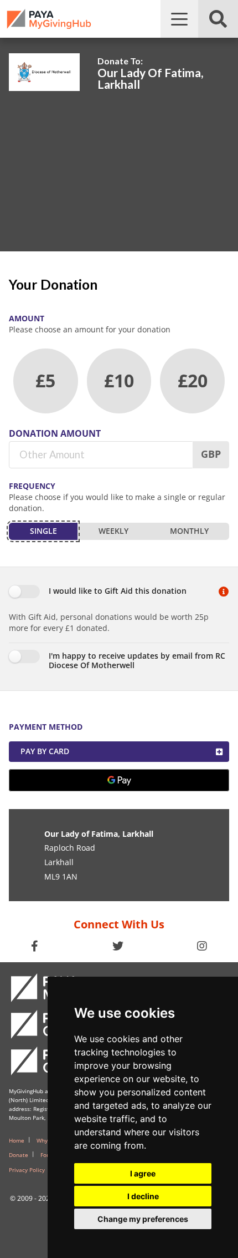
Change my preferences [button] (142, 1219)
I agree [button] (143, 1173)
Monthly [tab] (189, 531)
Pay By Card (44, 751)
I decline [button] (143, 1196)
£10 (119, 380)
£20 (193, 380)
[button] (179, 19)
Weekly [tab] (113, 531)
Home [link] (16, 1140)
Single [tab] (43, 531)
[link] (49, 19)
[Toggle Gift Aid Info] (224, 592)
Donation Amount (55, 433)
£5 (45, 380)
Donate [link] (18, 1155)
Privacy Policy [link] (27, 1170)
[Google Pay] (119, 780)
